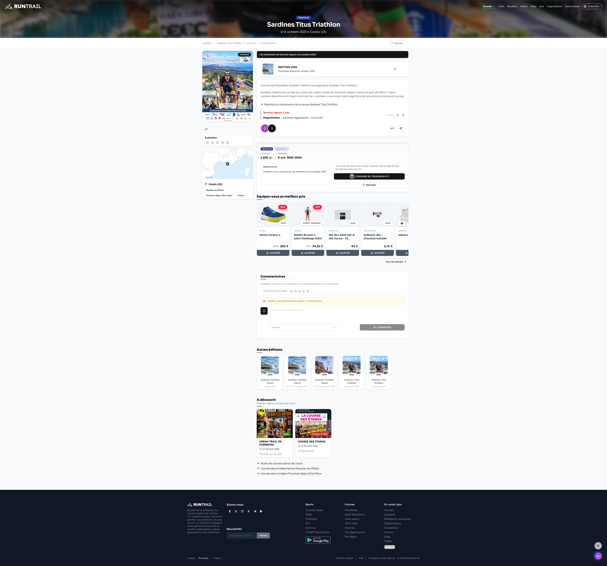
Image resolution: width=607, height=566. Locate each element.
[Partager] (401, 128)
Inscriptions (391, 527)
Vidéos (523, 6)
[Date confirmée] (260, 449)
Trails (308, 514)
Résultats (512, 6)
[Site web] (206, 129)
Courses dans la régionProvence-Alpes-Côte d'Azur (291, 473)
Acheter (275, 252)
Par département (355, 532)
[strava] (248, 511)
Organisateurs (554, 6)
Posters (388, 532)
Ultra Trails (351, 523)
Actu (541, 6)
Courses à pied (314, 510)
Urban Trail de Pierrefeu (270, 443)
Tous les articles (394, 261)
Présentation (270, 167)
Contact (389, 510)
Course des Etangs (311, 441)
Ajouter (399, 43)
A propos (389, 514)
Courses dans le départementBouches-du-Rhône (290, 468)
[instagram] (242, 511)
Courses (487, 6)
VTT (307, 523)
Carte (501, 6)
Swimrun (310, 527)
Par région (351, 536)
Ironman (350, 527)
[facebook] (230, 511)
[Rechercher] (598, 546)
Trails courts (352, 518)
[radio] (207, 142)
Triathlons (311, 518)
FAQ (361, 558)
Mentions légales (345, 558)
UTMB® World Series (317, 532)
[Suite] (401, 223)
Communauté (572, 6)
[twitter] (236, 511)
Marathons (351, 510)
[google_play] (261, 511)
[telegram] (255, 511)
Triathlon (207, 43)
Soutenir (390, 547)
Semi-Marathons (355, 514)
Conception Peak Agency (381, 558)
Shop (533, 6)
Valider (263, 535)
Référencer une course (397, 518)
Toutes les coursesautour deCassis (282, 463)
